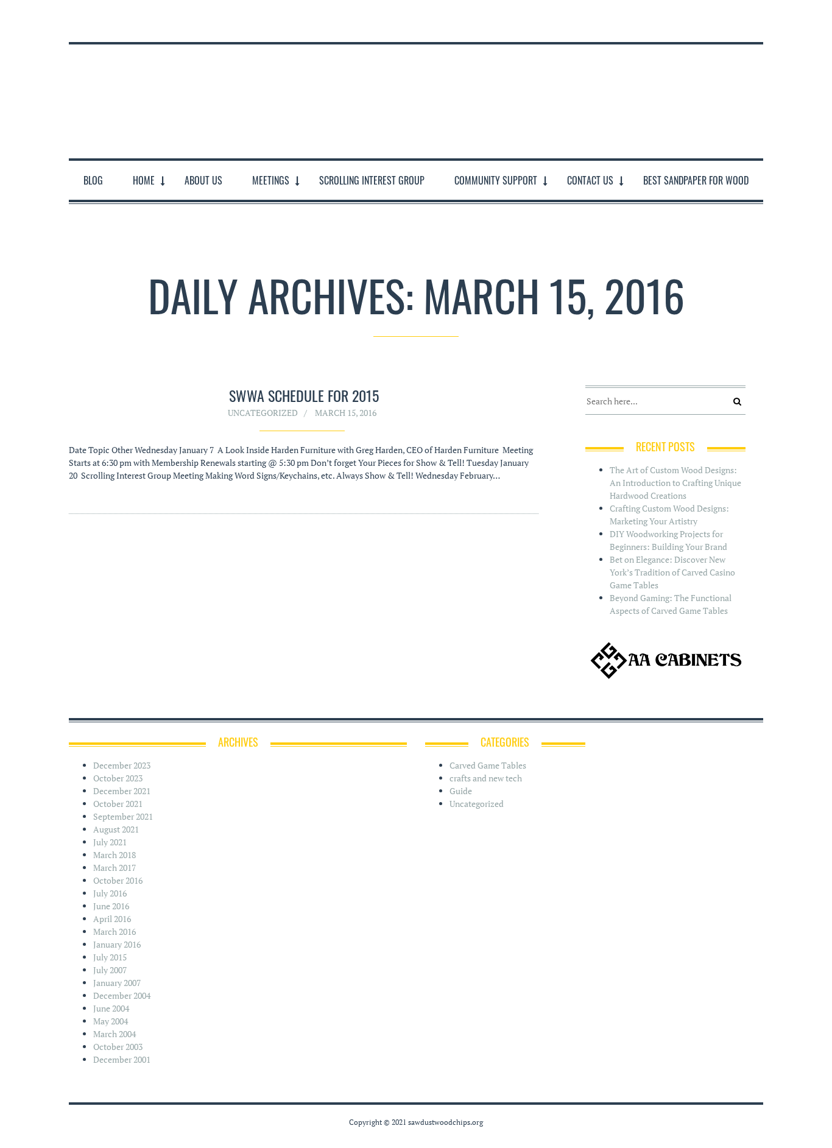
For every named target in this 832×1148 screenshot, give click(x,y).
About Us (203, 180)
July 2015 (110, 957)
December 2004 (121, 995)
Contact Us (590, 180)
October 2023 (118, 778)
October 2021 (118, 803)
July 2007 (110, 970)
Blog (93, 180)
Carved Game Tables (487, 765)
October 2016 (118, 880)
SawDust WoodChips (416, 99)
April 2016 (112, 918)
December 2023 (121, 765)
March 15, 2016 (345, 412)
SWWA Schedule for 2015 (304, 395)
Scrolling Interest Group (372, 180)
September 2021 (123, 816)
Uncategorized (263, 412)
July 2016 (110, 893)
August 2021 (116, 829)
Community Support (495, 180)
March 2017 (114, 867)
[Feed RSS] (755, 15)
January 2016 (117, 944)
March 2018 (114, 855)
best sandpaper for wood (696, 180)
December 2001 (121, 1059)
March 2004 (114, 1034)
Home (144, 180)
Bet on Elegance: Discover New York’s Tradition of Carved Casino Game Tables (672, 572)
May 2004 (110, 1021)
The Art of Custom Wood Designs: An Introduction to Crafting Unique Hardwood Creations (675, 482)
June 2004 (111, 1008)
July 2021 (110, 842)
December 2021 (121, 791)
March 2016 (114, 931)
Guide (460, 791)
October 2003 (118, 1046)
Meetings (270, 180)
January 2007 (117, 982)
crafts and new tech (485, 778)
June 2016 (111, 906)
